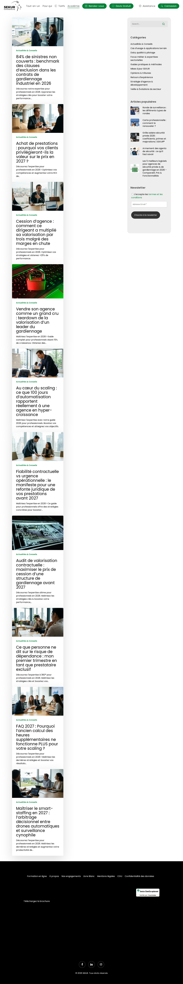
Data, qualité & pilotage (142, 52)
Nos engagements (71, 876)
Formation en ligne (37, 876)
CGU (119, 876)
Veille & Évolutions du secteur (145, 89)
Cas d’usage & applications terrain (148, 48)
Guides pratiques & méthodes (146, 64)
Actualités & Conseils (26, 50)
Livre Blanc (89, 876)
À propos (54, 876)
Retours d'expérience (141, 77)
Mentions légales (106, 876)
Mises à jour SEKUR (140, 68)
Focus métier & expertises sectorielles (144, 58)
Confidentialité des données (139, 876)
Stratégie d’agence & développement (141, 83)
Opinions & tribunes (140, 73)
